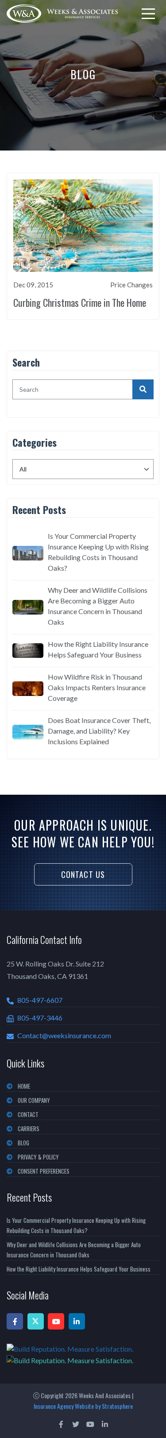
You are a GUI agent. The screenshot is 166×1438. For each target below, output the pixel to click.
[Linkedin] (77, 1321)
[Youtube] (56, 1321)
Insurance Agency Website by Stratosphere (83, 1406)
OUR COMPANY (34, 1100)
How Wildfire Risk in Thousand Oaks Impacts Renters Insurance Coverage (97, 687)
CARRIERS (28, 1128)
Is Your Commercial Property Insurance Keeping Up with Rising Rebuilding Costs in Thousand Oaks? (98, 552)
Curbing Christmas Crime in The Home (79, 302)
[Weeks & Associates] (62, 13)
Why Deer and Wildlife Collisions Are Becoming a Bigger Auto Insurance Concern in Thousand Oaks (97, 606)
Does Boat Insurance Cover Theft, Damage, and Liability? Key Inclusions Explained (99, 731)
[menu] (148, 14)
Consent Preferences (43, 1171)
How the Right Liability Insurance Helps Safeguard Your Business (98, 649)
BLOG (23, 1142)
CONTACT (28, 1114)
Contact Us (83, 874)
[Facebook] (15, 1321)
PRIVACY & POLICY (38, 1156)
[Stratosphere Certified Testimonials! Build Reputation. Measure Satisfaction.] (83, 1354)
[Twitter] (35, 1321)
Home (24, 1086)
